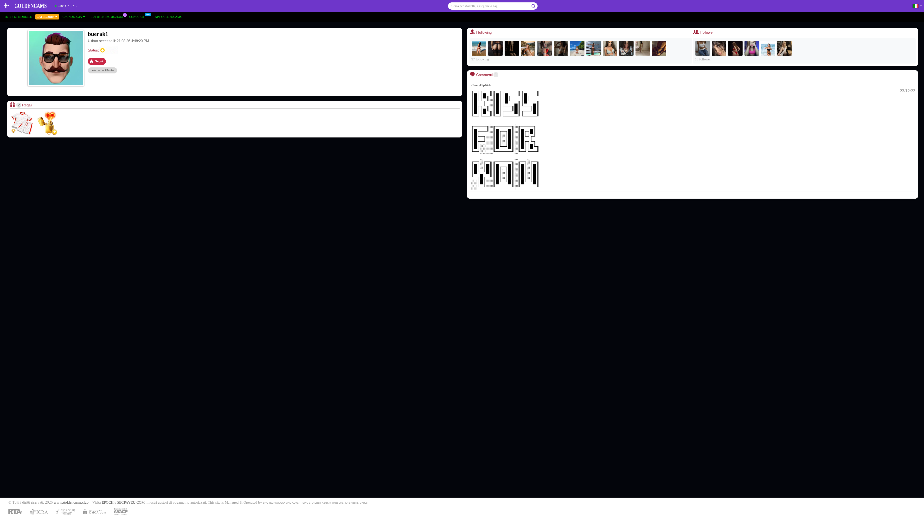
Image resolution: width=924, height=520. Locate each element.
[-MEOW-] (642, 48)
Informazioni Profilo (102, 70)
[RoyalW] (495, 48)
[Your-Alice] (784, 48)
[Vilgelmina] (659, 48)
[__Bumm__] (593, 48)
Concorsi (136, 17)
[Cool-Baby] (528, 48)
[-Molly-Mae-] (561, 48)
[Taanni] (626, 48)
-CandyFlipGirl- (481, 85)
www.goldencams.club (71, 502)
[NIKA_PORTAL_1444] (719, 48)
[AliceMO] (610, 48)
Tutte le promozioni (107, 17)
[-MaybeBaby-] (544, 48)
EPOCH (108, 502)
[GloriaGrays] (751, 48)
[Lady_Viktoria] (512, 48)
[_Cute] (577, 48)
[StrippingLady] (735, 48)
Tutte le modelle (18, 17)
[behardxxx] (479, 48)
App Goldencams (168, 17)
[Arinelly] (702, 48)
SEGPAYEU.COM (131, 502)
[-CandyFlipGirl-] (768, 48)
